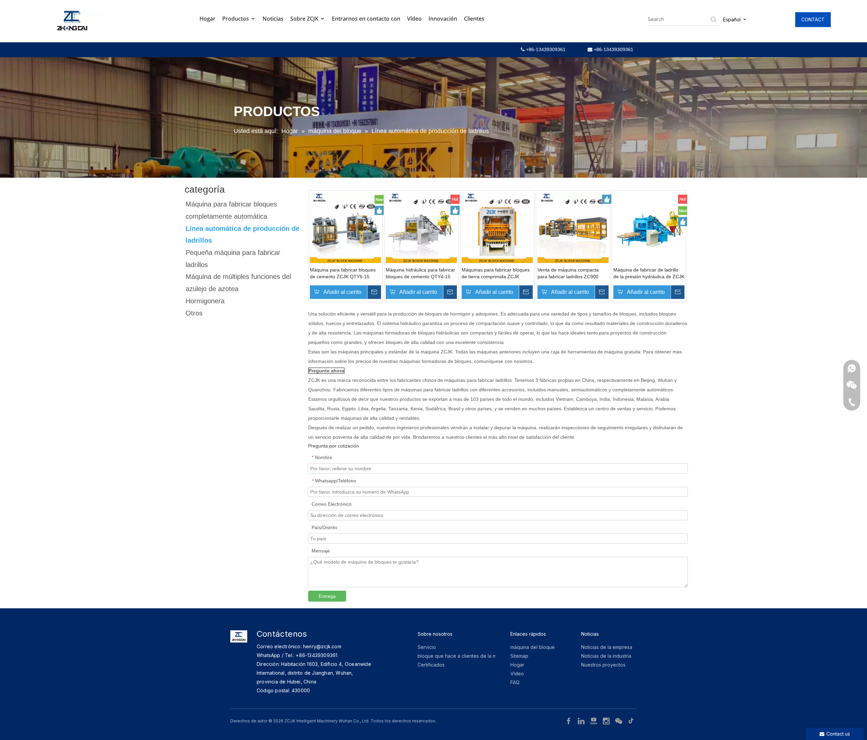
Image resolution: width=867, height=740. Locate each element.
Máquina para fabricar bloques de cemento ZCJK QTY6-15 (343, 273)
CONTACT (813, 19)
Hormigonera (205, 301)
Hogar (207, 18)
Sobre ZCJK (305, 18)
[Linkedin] (582, 720)
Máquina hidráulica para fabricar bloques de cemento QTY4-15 (420, 273)
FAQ (515, 682)
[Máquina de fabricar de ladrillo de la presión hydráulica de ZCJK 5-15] (648, 227)
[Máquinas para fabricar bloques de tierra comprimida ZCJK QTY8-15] (497, 227)
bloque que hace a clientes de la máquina (464, 656)
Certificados (431, 665)
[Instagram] (607, 720)
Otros (194, 313)
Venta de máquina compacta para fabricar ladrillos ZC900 (568, 273)
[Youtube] (594, 720)
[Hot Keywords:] (713, 19)
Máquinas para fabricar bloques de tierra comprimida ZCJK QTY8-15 (496, 273)
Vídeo (414, 18)
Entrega (327, 596)
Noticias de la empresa (606, 647)
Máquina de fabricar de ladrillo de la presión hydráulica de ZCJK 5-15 (648, 273)
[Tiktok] (631, 720)
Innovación (442, 18)
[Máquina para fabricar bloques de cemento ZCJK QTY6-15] (345, 227)
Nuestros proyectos (603, 665)
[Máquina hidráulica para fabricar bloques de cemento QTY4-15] (421, 227)
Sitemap (519, 656)
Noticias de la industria (606, 656)
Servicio (427, 647)
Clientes (474, 18)
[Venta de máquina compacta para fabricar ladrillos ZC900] (573, 227)
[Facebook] (569, 720)
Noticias (272, 18)
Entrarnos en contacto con (366, 18)
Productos (236, 18)
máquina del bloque (532, 647)
